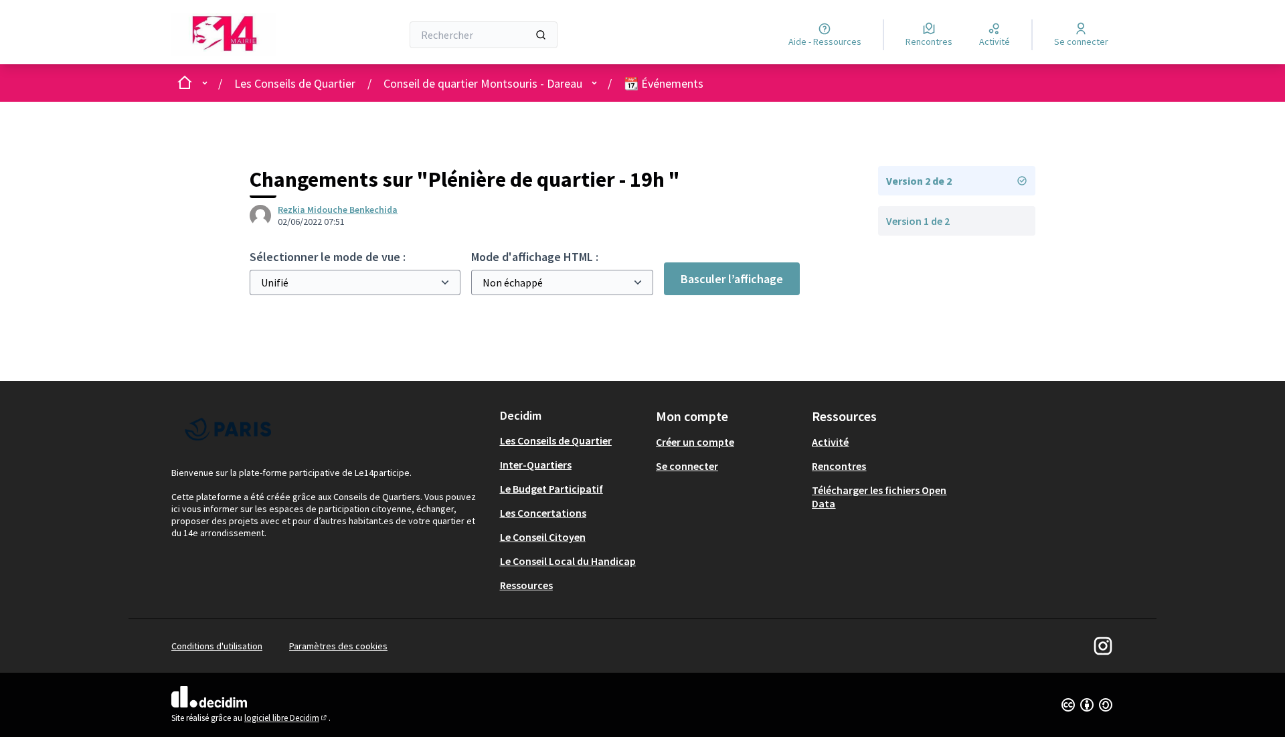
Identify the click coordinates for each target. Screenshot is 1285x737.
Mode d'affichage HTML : (534, 256)
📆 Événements (663, 83)
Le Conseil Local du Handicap (568, 561)
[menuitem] (572, 440)
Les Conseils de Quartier (294, 83)
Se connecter (687, 466)
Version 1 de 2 (918, 221)
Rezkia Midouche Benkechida (338, 209)
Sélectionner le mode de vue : (328, 256)
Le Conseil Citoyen (543, 537)
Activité (830, 441)
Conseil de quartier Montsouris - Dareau (482, 83)
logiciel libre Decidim (286, 718)
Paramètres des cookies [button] (338, 646)
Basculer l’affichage (732, 278)
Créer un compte (695, 441)
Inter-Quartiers (536, 464)
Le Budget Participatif (551, 488)
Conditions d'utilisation (216, 646)
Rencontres (839, 466)
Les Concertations (543, 512)
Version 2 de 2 (919, 180)
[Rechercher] (540, 35)
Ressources (526, 585)
